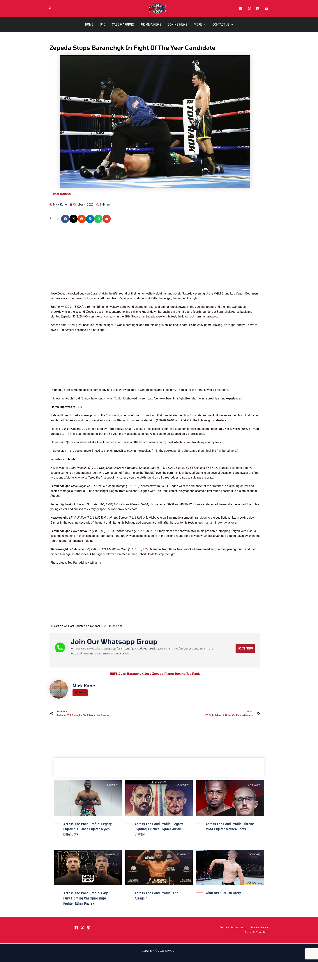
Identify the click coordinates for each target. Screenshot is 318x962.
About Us (242, 927)
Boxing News (177, 24)
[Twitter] (249, 9)
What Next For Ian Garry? (224, 893)
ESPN (114, 673)
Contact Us (220, 24)
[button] (50, 9)
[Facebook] (241, 9)
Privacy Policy (259, 927)
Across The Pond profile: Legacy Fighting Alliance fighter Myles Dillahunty (87, 829)
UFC (102, 24)
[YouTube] (266, 9)
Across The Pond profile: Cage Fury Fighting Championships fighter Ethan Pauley (86, 898)
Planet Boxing (175, 673)
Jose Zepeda (154, 673)
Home (89, 24)
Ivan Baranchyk (131, 673)
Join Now (245, 648)
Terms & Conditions (257, 932)
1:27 (146, 549)
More (198, 24)
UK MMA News (151, 24)
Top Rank (193, 673)
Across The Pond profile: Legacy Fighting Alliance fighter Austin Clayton (159, 829)
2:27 (153, 531)
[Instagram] (258, 9)
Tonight (119, 398)
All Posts (80, 692)
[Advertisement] (155, 265)
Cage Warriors (123, 24)
